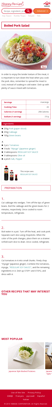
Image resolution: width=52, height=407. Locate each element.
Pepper (18, 159)
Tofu (38, 16)
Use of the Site (18, 392)
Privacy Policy (34, 392)
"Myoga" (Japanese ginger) (23, 148)
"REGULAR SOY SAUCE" (20, 267)
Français (20, 396)
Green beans (15, 135)
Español (41, 396)
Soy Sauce (6, 16)
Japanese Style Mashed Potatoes (22, 371)
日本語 (10, 396)
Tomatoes (14, 145)
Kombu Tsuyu (19, 16)
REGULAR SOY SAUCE (28, 152)
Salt (12, 159)
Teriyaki (31, 16)
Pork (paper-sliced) (17, 128)
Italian (26, 399)
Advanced (41, 11)
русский (31, 396)
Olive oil (21, 155)
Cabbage (13, 132)
